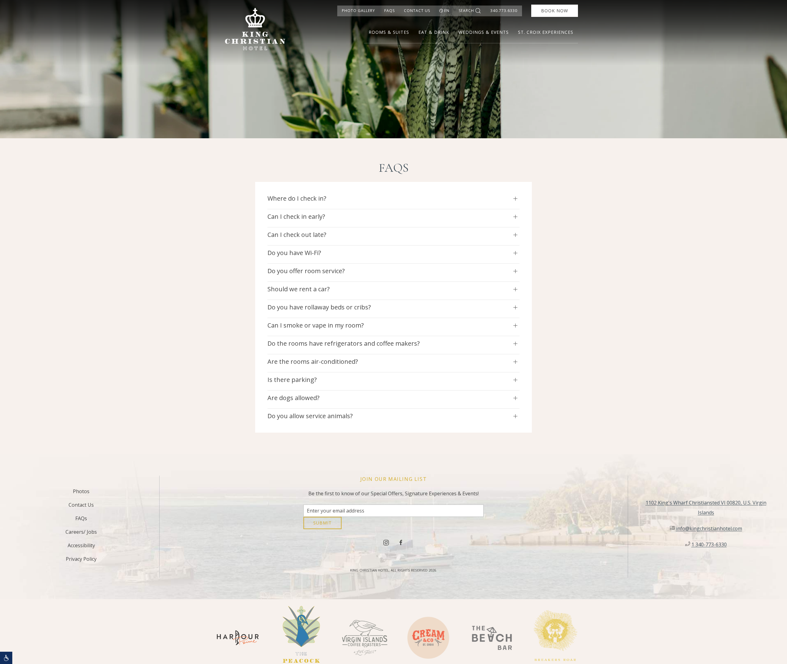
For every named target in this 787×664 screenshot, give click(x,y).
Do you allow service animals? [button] (310, 416)
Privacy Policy (81, 561)
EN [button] (446, 10)
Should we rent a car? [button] (298, 289)
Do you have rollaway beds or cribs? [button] (319, 307)
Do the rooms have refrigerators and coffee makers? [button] (343, 343)
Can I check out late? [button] (296, 234)
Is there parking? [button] (292, 379)
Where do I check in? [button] (296, 198)
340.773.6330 (503, 10)
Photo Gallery (358, 10)
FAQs (389, 10)
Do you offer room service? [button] (306, 271)
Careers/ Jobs (81, 534)
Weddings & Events (483, 32)
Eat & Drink (433, 32)
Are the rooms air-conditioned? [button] (312, 361)
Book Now (554, 11)
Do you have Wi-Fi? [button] (294, 253)
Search (466, 10)
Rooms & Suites (389, 32)
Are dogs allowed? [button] (293, 398)
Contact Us (417, 10)
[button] (6, 658)
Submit (322, 527)
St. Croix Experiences (545, 32)
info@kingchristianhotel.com (709, 530)
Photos (81, 493)
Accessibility (81, 547)
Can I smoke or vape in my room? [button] (315, 325)
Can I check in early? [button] (296, 216)
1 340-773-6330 (709, 546)
